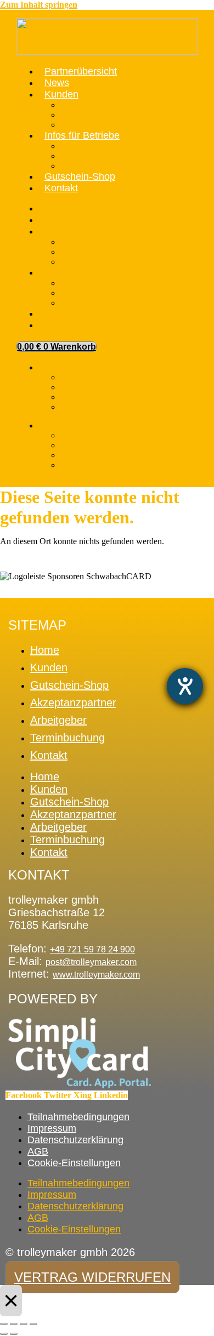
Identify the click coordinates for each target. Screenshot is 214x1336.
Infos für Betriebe (82, 135)
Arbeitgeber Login (95, 407)
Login (47, 370)
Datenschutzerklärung (75, 1139)
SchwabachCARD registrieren (119, 124)
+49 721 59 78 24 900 (92, 949)
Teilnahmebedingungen (78, 1116)
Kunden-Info (84, 105)
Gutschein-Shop (79, 176)
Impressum (51, 1128)
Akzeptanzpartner (94, 146)
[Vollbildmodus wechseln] (14, 1324)
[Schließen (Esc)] (33, 1324)
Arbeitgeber (83, 156)
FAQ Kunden (85, 114)
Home (44, 650)
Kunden (61, 94)
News (56, 82)
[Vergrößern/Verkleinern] (4, 1324)
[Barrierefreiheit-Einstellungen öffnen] (185, 686)
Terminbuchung (90, 165)
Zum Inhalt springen (38, 4)
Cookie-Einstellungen (74, 1162)
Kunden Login (87, 387)
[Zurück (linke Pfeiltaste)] (4, 1334)
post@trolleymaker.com (91, 962)
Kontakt (61, 187)
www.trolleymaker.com (96, 974)
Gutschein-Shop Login (104, 377)
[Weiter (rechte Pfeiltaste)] (14, 1334)
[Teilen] (23, 1324)
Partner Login (86, 397)
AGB (37, 1151)
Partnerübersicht (80, 71)
